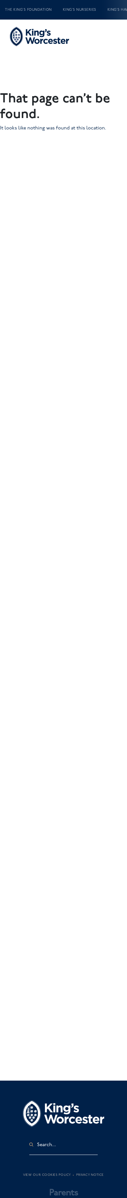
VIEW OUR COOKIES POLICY (47, 1175)
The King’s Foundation (28, 9)
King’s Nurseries (79, 9)
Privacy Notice (90, 1175)
